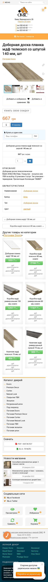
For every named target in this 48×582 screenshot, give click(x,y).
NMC (19, 554)
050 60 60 (24, 25)
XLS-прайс (24, 449)
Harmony (34, 551)
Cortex (9, 391)
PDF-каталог (25, 444)
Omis (25, 197)
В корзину (16, 125)
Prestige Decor (22, 557)
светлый (26, 209)
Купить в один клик (13, 132)
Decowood (35, 548)
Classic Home (7, 548)
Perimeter (6, 557)
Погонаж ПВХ (12, 424)
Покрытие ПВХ (13, 397)
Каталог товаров (25, 36)
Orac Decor (35, 554)
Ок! (35, 136)
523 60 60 (24, 30)
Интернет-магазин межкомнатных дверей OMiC (23, 532)
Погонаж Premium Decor (17, 414)
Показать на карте (24, 21)
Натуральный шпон (15, 404)
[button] (43, 65)
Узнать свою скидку (16, 111)
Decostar (20, 548)
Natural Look (12, 394)
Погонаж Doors (12, 235)
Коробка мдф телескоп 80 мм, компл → (27, 226)
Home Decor (7, 554)
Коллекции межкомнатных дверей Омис (26, 480)
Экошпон (10, 401)
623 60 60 (24, 28)
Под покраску (12, 407)
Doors (9, 384)
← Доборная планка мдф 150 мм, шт (19, 219)
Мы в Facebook (13, 498)
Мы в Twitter (12, 501)
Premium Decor (13, 387)
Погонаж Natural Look (16, 421)
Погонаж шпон (13, 431)
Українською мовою (18, 537)
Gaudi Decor (7, 551)
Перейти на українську (28, 574)
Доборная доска (30, 191)
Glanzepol (21, 551)
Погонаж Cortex (13, 417)
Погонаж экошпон (14, 427)
